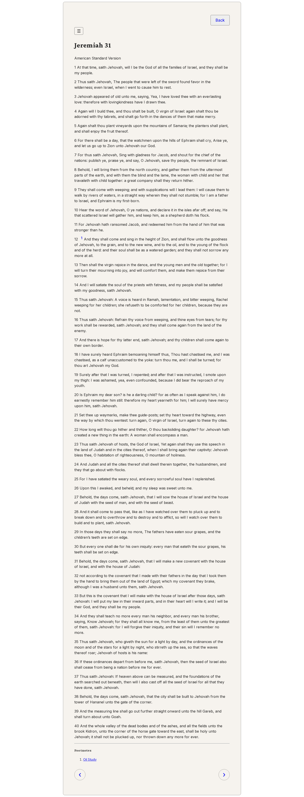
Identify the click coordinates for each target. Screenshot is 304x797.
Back (220, 20)
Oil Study (90, 759)
